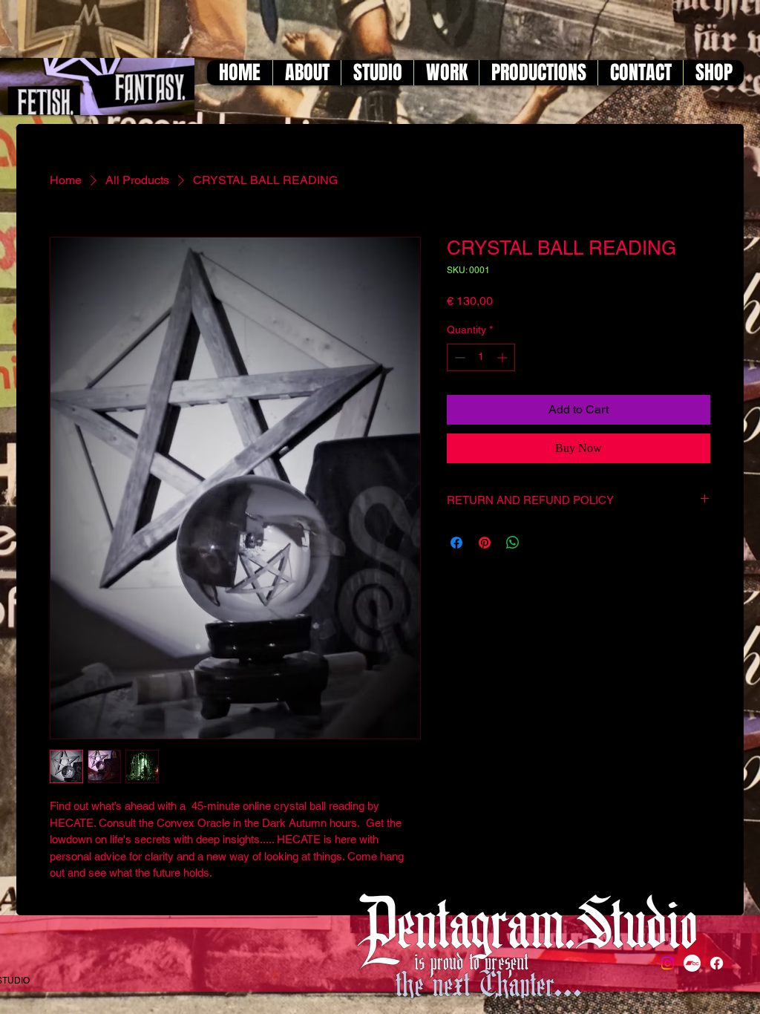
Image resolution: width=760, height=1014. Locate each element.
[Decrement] (458, 357)
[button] (306, 72)
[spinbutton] (481, 357)
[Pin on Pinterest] (485, 543)
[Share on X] (541, 543)
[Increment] (503, 357)
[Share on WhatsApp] (513, 543)
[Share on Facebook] (456, 543)
